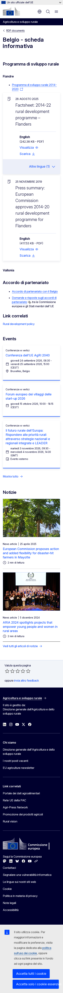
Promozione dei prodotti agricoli (23, 814)
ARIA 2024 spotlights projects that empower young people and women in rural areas (30, 627)
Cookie (7, 889)
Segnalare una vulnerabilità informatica (27, 875)
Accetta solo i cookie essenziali (37, 984)
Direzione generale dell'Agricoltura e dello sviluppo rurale (29, 752)
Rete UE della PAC (14, 800)
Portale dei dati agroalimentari (21, 793)
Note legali (9, 903)
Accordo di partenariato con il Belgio (35, 291)
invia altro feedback (26, 680)
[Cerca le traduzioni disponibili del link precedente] (29, 302)
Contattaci (9, 868)
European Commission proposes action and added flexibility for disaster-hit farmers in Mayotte (31, 553)
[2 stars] (10, 671)
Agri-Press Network (15, 807)
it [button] (39, 11)
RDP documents (15, 30)
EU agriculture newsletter (18, 768)
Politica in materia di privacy (20, 896)
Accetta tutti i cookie (31, 973)
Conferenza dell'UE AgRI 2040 (28, 355)
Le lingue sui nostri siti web (19, 882)
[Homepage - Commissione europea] (11, 11)
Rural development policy (19, 323)
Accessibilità (11, 910)
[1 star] (7, 671)
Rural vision (10, 821)
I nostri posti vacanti (15, 761)
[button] (29, 147)
